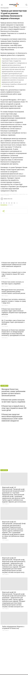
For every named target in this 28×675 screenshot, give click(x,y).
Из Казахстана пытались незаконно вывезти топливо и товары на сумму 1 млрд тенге (14, 301)
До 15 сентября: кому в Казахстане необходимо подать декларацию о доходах (13, 322)
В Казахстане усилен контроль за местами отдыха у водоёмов (13, 283)
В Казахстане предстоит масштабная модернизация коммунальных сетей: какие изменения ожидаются (14, 264)
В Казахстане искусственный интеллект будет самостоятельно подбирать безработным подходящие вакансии (14, 311)
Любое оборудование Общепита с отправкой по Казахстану (13, 627)
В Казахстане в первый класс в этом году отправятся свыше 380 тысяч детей (14, 274)
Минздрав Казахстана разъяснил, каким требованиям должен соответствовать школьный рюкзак (13, 291)
